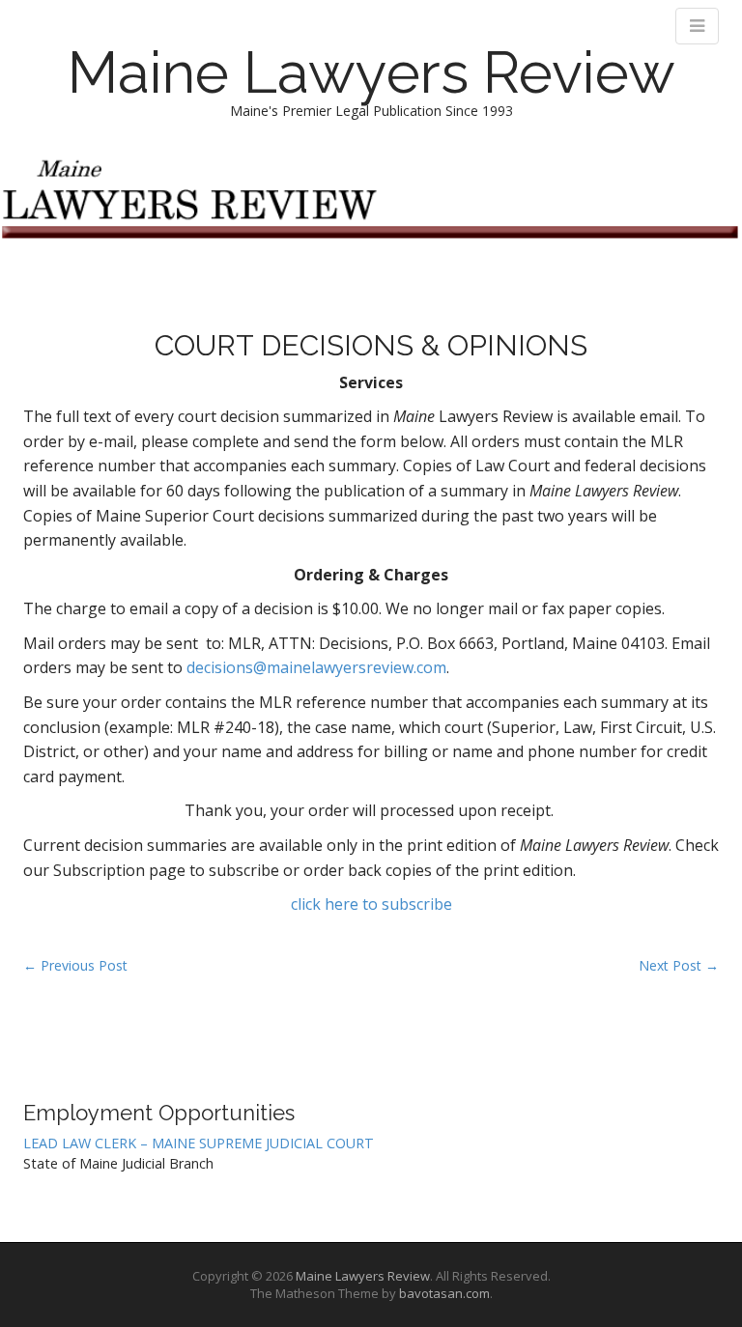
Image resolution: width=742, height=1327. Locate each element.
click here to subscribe (371, 904)
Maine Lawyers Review (371, 72)
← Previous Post (75, 965)
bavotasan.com (444, 1293)
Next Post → (679, 965)
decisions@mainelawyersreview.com (316, 667)
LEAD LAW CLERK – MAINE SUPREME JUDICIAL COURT (198, 1143)
